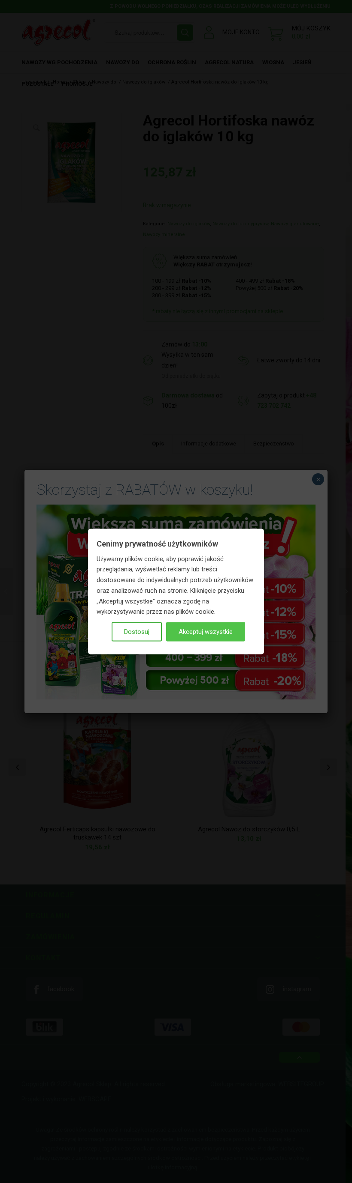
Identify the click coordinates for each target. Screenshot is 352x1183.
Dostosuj (136, 632)
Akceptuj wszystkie (206, 632)
